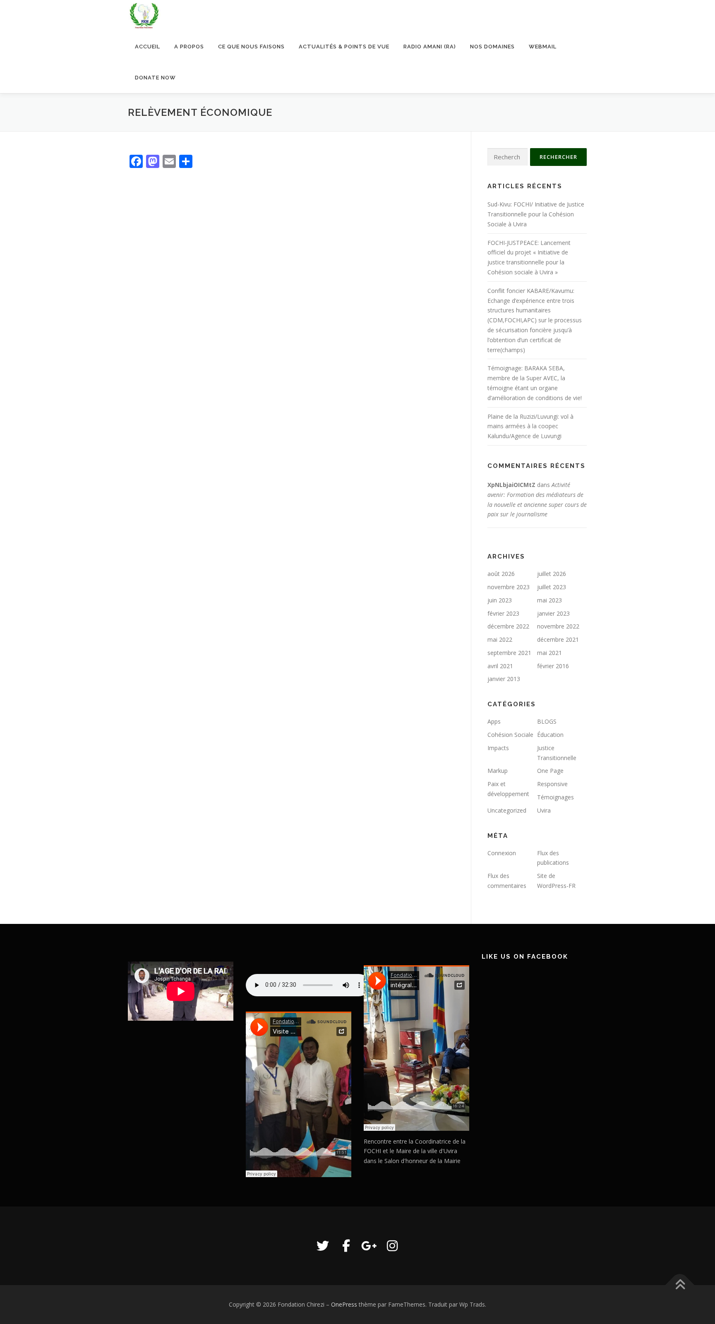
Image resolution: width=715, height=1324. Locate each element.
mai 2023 (549, 600)
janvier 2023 (553, 613)
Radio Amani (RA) (429, 46)
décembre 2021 (558, 639)
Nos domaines (492, 46)
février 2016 (553, 666)
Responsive (552, 784)
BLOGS (547, 721)
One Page (550, 771)
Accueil (147, 46)
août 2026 (501, 574)
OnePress (344, 1304)
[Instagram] (392, 1246)
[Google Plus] (369, 1246)
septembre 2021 (509, 653)
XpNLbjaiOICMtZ (511, 485)
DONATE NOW (155, 77)
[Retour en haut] (680, 1285)
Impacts (498, 748)
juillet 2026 (551, 574)
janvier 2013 (503, 679)
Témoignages (555, 797)
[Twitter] (323, 1246)
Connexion (501, 853)
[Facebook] (346, 1246)
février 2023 (503, 613)
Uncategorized (506, 810)
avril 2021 (500, 666)
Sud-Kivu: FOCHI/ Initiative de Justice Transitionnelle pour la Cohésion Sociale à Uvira (535, 214)
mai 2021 (549, 653)
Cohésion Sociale (510, 735)
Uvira (544, 810)
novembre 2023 (508, 587)
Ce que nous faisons (251, 46)
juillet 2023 (551, 587)
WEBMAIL (543, 46)
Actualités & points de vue (344, 46)
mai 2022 (499, 639)
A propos (189, 46)
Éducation (550, 735)
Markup (497, 771)
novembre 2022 (558, 626)
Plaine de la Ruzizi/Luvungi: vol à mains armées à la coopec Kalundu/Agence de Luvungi (530, 426)
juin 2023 (499, 600)
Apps (494, 721)
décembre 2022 (508, 626)
